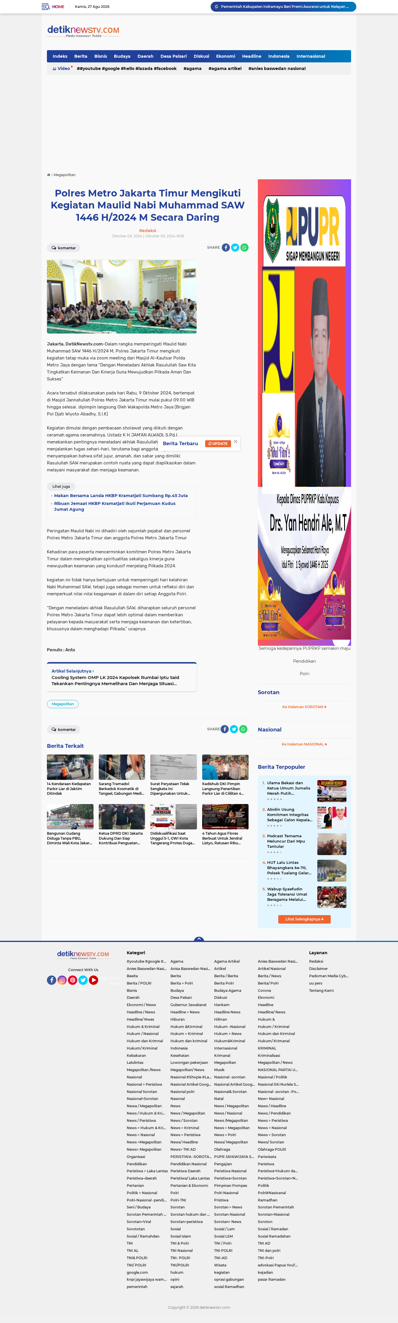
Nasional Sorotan (142, 1091)
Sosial (175, 1229)
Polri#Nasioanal (272, 1193)
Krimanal (222, 1055)
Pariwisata (267, 1156)
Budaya (122, 56)
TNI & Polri (179, 1243)
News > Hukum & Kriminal (148, 1128)
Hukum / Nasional (143, 1033)
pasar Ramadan (272, 1279)
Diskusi (201, 56)
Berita (80, 56)
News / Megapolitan (231, 1106)
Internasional (311, 56)
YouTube (97, 987)
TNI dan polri (269, 1250)
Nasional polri (182, 1091)
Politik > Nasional (142, 1193)
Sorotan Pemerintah (276, 1207)
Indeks (60, 56)
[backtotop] (199, 942)
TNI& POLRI (137, 1258)
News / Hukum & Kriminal (148, 1113)
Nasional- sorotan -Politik (280, 1091)
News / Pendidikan (274, 1113)
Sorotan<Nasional (273, 1214)
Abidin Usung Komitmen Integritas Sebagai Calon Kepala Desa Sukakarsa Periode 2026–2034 (288, 815)
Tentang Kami (118, 981)
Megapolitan (63, 704)
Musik (219, 1070)
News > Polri (225, 1135)
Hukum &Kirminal (186, 1026)
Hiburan (177, 1019)
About (84, 989)
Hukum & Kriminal (143, 1026)
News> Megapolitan (144, 1149)
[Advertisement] (199, 121)
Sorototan (136, 1229)
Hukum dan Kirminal (276, 1033)
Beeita (132, 976)
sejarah (176, 1287)
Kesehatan (179, 1055)
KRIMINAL (267, 1048)
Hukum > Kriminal (186, 1033)
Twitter (85, 987)
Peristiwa (266, 1164)
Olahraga (222, 1149)
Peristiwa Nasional (230, 1171)
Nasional (269, 730)
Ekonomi (225, 56)
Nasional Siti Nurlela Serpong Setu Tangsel (280, 1084)
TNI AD (264, 1243)
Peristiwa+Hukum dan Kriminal (280, 1171)
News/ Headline (184, 1142)
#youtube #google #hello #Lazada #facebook (128, 68)
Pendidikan (137, 1164)
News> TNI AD (183, 1149)
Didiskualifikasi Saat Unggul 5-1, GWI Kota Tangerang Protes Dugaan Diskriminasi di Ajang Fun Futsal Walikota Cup (286, 6)
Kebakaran (136, 1055)
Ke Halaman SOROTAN (303, 707)
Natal (218, 1098)
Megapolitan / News (275, 1062)
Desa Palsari (174, 56)
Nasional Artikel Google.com (192, 1084)
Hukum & (266, 1019)
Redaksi (316, 961)
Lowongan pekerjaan (189, 1062)
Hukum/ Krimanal (274, 1041)
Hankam (222, 1005)
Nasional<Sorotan (142, 1098)
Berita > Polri (181, 983)
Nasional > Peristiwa (144, 1084)
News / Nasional (228, 1113)
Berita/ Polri (268, 983)
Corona (264, 990)
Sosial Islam (180, 1236)
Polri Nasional (226, 1193)
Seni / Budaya (139, 1207)
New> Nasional (271, 1098)
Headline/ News (271, 1012)
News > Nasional (272, 1128)
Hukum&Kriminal (229, 1041)
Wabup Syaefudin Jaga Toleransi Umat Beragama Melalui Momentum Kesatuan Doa (288, 894)
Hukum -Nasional (229, 1026)
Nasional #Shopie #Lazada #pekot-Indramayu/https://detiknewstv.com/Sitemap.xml (192, 1077)
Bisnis (100, 56)
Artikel (220, 968)
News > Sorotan (272, 1135)
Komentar (66, 248)
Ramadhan (267, 1200)
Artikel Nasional (272, 968)
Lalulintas (135, 1062)
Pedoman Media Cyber (329, 976)
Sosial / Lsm (224, 1229)
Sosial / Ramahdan (143, 1236)
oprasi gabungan (229, 1279)
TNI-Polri (266, 1258)
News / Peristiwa (141, 1120)
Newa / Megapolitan (144, 1106)
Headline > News (185, 1012)
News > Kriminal (184, 1128)
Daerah (146, 56)
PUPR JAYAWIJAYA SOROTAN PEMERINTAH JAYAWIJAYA (236, 1156)
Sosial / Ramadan (273, 1229)
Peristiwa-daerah (142, 1178)
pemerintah (137, 1287)
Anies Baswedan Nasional (278, 68)
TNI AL (132, 1250)
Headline (251, 56)
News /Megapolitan (231, 1120)
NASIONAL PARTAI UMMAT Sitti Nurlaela (280, 1070)
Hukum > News (228, 1033)
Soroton (265, 1222)
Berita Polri (224, 983)
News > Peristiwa (273, 1120)
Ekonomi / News (141, 1005)
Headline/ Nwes (140, 1019)
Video (64, 68)
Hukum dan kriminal (188, 1041)
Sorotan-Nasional (229, 1214)
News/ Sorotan (271, 1142)
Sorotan (268, 692)
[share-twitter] (235, 247)
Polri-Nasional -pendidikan (148, 1200)
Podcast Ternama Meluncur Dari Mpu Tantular (286, 841)
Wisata (220, 1265)
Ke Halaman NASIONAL (303, 744)
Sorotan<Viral (139, 1222)
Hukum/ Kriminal (142, 1048)
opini (174, 1279)
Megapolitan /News (144, 1070)
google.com (137, 1272)
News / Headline (272, 1106)
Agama (194, 68)
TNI (130, 1243)
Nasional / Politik (272, 1077)
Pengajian (223, 1164)
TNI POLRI (223, 1250)
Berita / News (269, 976)
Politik (263, 1185)
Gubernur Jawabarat (188, 1005)
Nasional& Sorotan (230, 1091)
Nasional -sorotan (229, 1077)
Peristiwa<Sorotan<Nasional (280, 1178)
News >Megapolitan (144, 1142)
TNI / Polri (222, 1243)
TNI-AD (220, 1258)
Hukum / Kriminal (273, 1026)
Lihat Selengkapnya (303, 919)
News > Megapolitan (232, 1128)
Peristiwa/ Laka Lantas (190, 1178)
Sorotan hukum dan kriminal (192, 1214)
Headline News (227, 1012)
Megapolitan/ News (187, 1070)
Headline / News (141, 1012)
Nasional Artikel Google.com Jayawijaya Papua (236, 1084)
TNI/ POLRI (136, 1265)
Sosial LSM (223, 1236)
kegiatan (222, 1272)
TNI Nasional (181, 1250)
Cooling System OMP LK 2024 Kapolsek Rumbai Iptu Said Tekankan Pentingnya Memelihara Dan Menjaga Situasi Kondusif (115, 681)
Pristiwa (221, 1200)
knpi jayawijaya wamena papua (148, 1279)
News (175, 1106)
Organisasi (136, 1156)
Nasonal (177, 1098)
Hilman (220, 1019)
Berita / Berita (226, 976)
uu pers (315, 983)
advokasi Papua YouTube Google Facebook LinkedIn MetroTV (280, 1265)
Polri (174, 1193)
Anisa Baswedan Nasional (192, 968)
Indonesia (279, 56)
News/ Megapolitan (231, 1142)
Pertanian (135, 1185)
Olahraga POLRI (272, 1149)
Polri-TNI (178, 1200)
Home (58, 6)
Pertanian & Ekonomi (189, 1185)
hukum (177, 1272)
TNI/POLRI (179, 1265)
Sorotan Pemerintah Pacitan (148, 1214)
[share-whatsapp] (244, 247)
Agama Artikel (227, 68)
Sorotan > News (228, 1207)
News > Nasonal (141, 1135)
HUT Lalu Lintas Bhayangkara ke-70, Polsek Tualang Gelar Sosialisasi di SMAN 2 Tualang (288, 868)
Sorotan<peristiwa (186, 1222)
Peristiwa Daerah (185, 1171)
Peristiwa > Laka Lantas (147, 1171)
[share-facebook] (226, 247)
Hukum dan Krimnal (145, 1041)
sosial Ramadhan (229, 1287)
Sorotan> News (227, 1222)
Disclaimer (318, 968)
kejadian (265, 1272)
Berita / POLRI (139, 983)
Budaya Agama (227, 990)
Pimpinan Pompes (230, 1185)
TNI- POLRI (180, 1258)
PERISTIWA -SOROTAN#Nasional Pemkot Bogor (192, 1156)
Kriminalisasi (269, 1055)
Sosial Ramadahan (274, 1236)
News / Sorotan (184, 1120)
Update (220, 443)
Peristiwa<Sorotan (230, 1178)
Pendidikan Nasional (188, 1164)
